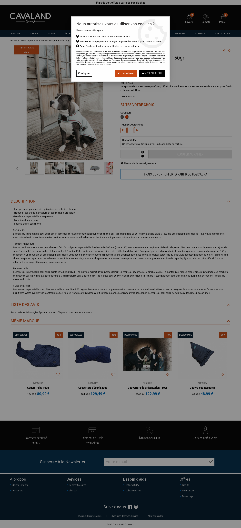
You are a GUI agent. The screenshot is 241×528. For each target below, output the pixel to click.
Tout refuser (127, 73)
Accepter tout (153, 73)
